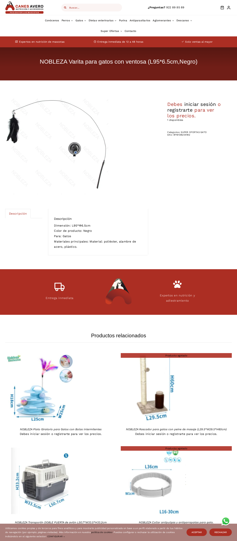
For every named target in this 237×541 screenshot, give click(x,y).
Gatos (67, 236)
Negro (87, 230)
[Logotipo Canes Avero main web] (24, 2)
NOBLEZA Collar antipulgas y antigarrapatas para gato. (176, 522)
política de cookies (101, 532)
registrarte (180, 110)
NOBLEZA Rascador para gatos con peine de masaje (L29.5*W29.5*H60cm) (176, 429)
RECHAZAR (220, 532)
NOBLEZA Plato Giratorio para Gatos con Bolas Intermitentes (60, 429)
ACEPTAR (197, 532)
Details (40, 388)
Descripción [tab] (18, 213)
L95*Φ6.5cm (81, 225)
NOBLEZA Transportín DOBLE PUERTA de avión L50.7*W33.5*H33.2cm (61, 522)
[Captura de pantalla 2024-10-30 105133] (57, 146)
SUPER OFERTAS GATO (194, 132)
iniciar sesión (200, 104)
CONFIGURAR (55, 536)
